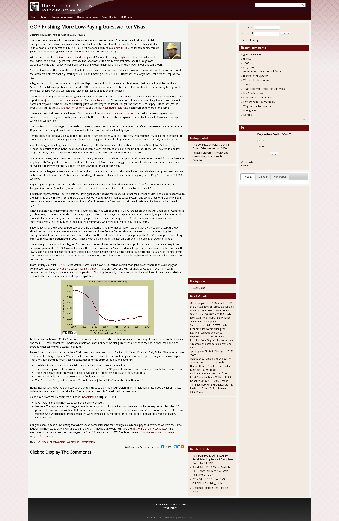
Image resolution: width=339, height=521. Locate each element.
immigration (88, 441)
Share (168, 446)
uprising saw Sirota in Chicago (207, 351)
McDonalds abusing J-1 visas (117, 113)
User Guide (199, 287)
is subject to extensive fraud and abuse (60, 100)
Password (247, 33)
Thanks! (247, 62)
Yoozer (247, 84)
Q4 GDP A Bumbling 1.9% (207, 483)
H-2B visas (42, 441)
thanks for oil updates (255, 76)
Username (247, 27)
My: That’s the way (254, 93)
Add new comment (150, 447)
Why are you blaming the (257, 106)
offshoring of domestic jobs (148, 428)
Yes (262, 140)
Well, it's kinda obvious (256, 80)
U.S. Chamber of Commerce (72, 107)
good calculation (252, 54)
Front (34, 17)
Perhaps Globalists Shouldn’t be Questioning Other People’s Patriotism (210, 156)
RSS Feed (127, 17)
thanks (247, 58)
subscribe (100, 100)
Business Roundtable (110, 107)
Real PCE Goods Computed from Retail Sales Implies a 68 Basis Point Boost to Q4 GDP (210, 377)
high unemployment (131, 57)
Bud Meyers (50, 34)
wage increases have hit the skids (79, 268)
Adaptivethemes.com (183, 517)
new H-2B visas (124, 47)
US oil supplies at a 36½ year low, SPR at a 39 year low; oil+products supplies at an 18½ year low (212, 306)
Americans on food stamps (74, 57)
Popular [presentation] (247, 176)
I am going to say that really (259, 101)
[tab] (247, 176)
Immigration (250, 110)
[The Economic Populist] (34, 10)
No (262, 146)
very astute (249, 67)
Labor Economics (62, 17)
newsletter (88, 397)
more (304, 119)
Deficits (247, 114)
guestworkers (57, 441)
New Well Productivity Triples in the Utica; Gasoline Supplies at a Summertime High (210, 321)
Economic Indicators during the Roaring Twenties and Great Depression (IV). (207, 332)
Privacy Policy (169, 507)
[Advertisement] (204, 78)
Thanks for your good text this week (264, 88)
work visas (73, 441)
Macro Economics (87, 17)
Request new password (255, 40)
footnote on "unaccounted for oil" (262, 71)
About (44, 17)
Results (245, 165)
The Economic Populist (67, 5)
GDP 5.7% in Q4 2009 (202, 314)
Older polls (247, 162)
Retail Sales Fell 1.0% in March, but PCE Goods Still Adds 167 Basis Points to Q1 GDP (212, 471)
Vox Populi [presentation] (280, 176)
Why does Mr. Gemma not (258, 97)
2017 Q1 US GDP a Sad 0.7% (208, 479)
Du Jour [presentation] (263, 176)
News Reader (109, 17)
